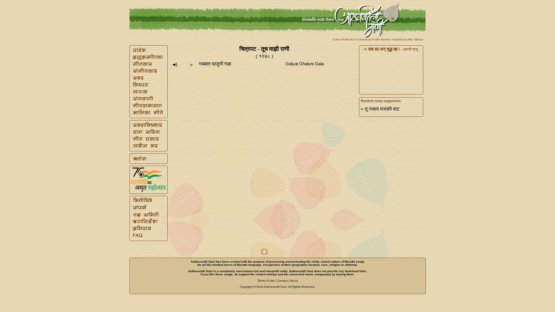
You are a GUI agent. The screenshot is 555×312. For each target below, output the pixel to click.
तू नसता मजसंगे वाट (382, 109)
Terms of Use (266, 280)
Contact (282, 280)
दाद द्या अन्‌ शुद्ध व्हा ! (383, 49)
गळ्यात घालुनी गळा (215, 64)
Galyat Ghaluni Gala (305, 63)
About (294, 280)
